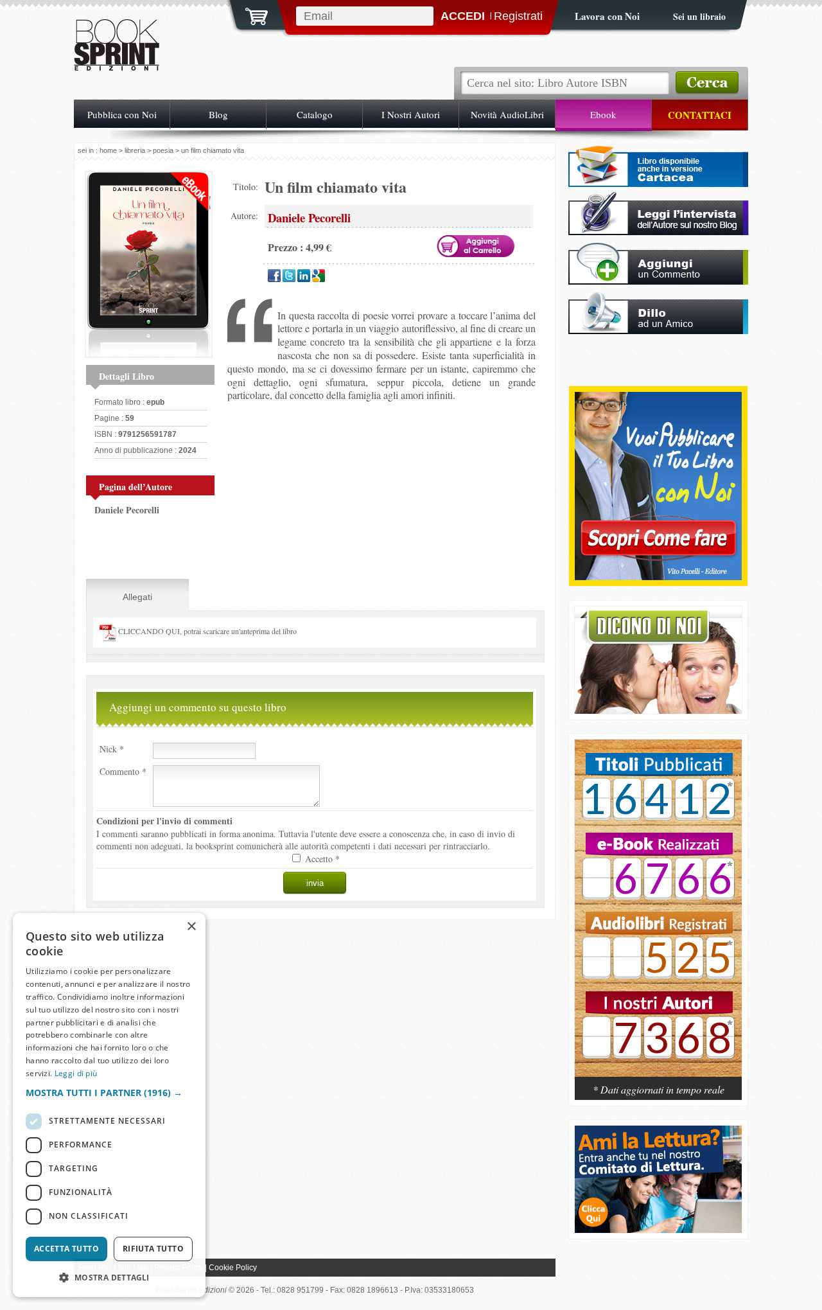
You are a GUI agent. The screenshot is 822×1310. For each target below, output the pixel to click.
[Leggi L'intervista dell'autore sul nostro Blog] (658, 232)
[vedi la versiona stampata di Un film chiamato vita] (658, 183)
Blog (218, 114)
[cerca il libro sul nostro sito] (707, 82)
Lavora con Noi (607, 16)
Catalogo (315, 114)
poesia (163, 150)
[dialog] (109, 1105)
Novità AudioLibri (507, 114)
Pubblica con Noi (122, 114)
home (108, 150)
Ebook (603, 114)
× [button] (191, 927)
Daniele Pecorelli (126, 510)
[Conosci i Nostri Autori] (658, 915)
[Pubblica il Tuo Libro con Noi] (658, 577)
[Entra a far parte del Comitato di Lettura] (658, 1229)
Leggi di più (76, 1073)
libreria (135, 150)
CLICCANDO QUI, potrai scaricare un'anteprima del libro (206, 631)
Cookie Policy (233, 1267)
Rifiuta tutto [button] (153, 1248)
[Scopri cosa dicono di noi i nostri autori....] (658, 710)
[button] (109, 1092)
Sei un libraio (699, 16)
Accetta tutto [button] (66, 1248)
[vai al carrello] (248, 14)
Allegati (137, 597)
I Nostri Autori (410, 114)
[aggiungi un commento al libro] (658, 281)
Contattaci (699, 115)
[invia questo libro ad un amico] (658, 330)
